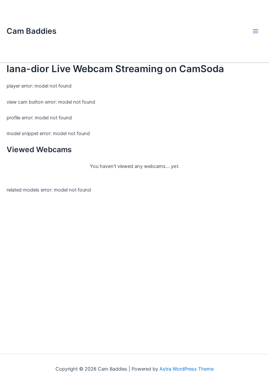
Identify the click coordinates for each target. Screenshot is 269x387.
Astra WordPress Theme (186, 369)
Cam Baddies (31, 31)
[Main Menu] (255, 31)
